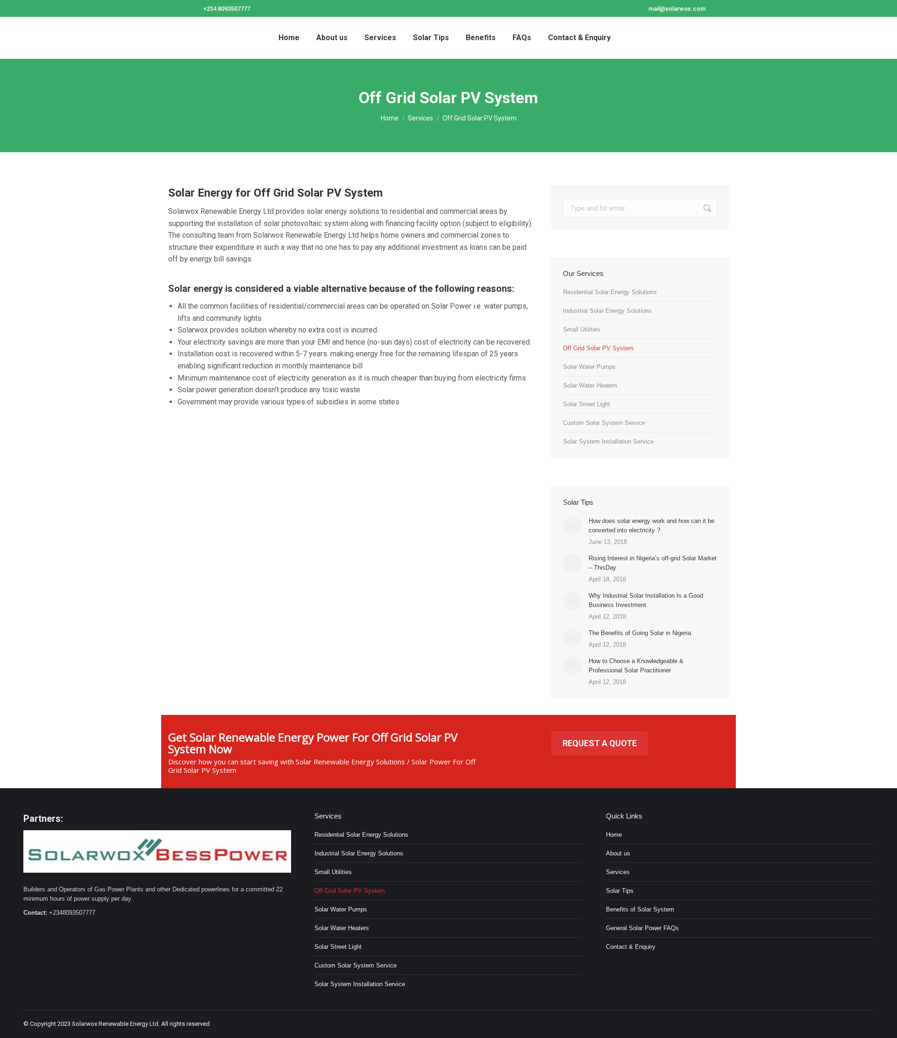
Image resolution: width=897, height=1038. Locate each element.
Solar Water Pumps (589, 366)
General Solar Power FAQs (642, 928)
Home (614, 834)
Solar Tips (620, 890)
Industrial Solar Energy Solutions (607, 310)
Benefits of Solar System (640, 909)
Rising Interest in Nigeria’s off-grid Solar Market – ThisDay (653, 563)
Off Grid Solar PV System (598, 348)
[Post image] (572, 525)
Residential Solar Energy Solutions (610, 292)
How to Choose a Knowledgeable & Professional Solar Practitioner (636, 665)
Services (618, 872)
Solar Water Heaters (590, 385)
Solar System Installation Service (608, 441)
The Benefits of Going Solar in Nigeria (640, 632)
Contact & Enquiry (630, 946)
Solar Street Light (586, 404)
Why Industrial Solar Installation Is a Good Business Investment (646, 600)
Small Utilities (581, 329)
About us (618, 853)
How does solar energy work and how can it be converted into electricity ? (651, 525)
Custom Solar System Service (604, 422)
